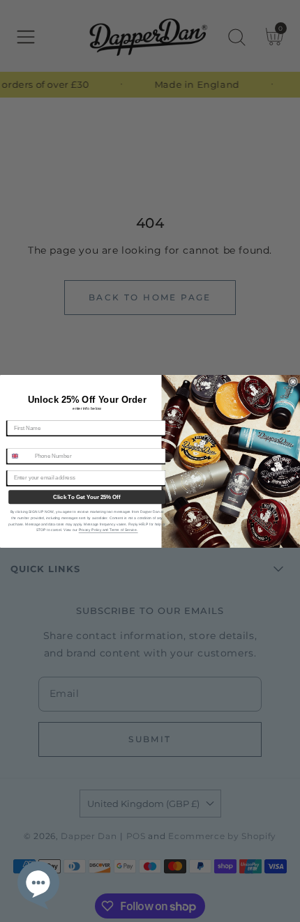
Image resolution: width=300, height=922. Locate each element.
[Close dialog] (293, 381)
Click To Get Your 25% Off (86, 496)
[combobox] (19, 456)
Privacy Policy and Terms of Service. (108, 530)
